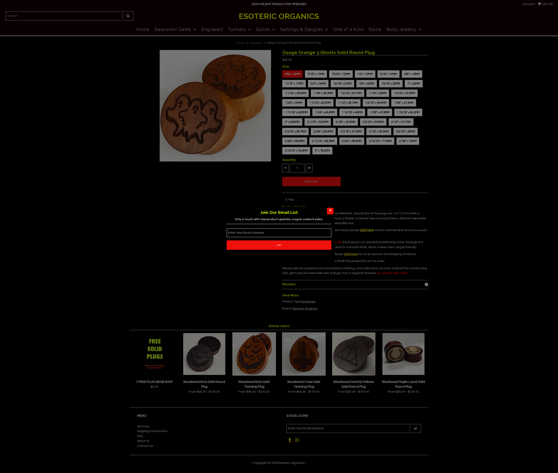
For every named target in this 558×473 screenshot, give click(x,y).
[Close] (330, 211)
